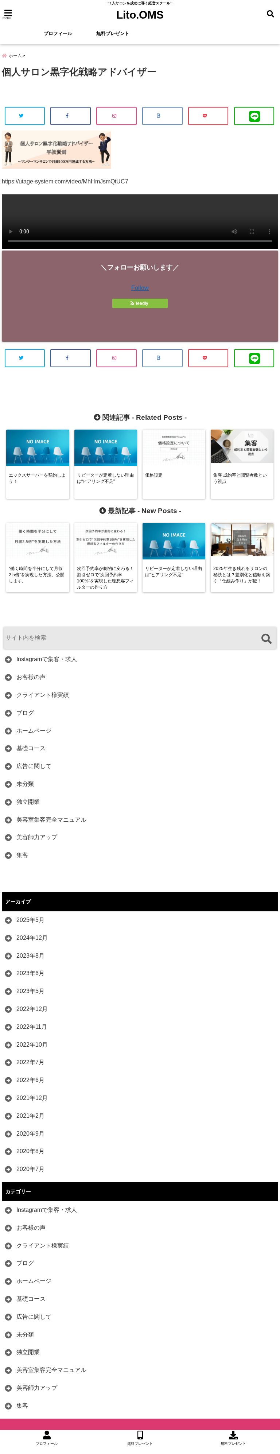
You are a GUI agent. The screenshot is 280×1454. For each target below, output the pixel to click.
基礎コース (31, 748)
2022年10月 (32, 1045)
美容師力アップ (36, 837)
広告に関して (33, 766)
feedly (142, 303)
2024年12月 (32, 938)
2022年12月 (32, 1009)
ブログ (25, 713)
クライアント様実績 (42, 695)
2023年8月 (30, 956)
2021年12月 (32, 1098)
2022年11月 (31, 1027)
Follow (140, 288)
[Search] (266, 639)
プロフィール (58, 33)
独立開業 (28, 802)
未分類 (25, 784)
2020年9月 (30, 1134)
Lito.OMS (140, 15)
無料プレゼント (112, 33)
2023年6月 (30, 973)
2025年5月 (30, 920)
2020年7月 (30, 1169)
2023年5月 (30, 991)
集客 (22, 855)
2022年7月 (30, 1062)
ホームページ (33, 731)
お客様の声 (31, 677)
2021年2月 (30, 1116)
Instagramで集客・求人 (46, 659)
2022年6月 (30, 1080)
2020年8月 (30, 1151)
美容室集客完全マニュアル (51, 820)
